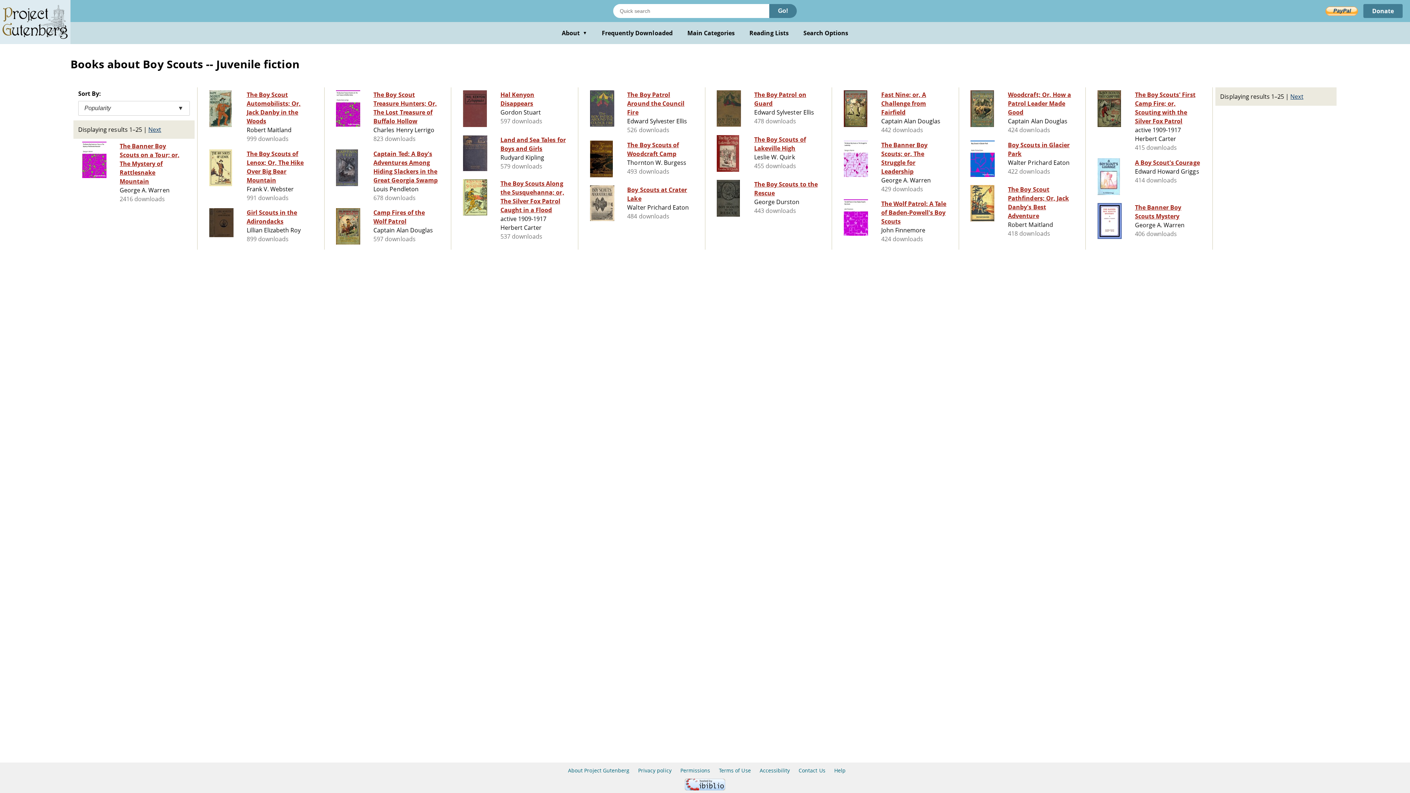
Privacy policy (655, 770)
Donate (1383, 11)
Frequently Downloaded (637, 33)
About (574, 33)
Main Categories (711, 33)
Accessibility (775, 770)
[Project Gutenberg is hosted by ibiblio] (705, 788)
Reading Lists (769, 33)
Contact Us (812, 770)
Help (840, 770)
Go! (783, 11)
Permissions (695, 770)
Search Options (826, 33)
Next (154, 130)
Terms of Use (735, 770)
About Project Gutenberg (598, 770)
